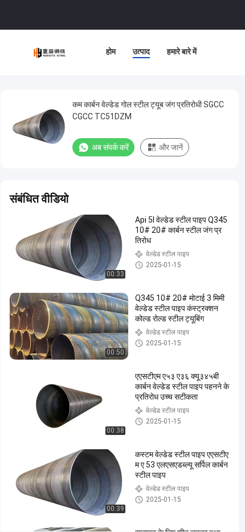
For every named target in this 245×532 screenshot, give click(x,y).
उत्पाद (141, 51)
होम (111, 51)
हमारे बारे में (182, 51)
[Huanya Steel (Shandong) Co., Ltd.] (50, 52)
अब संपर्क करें (110, 147)
